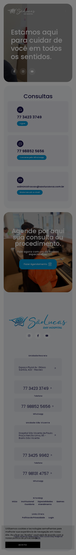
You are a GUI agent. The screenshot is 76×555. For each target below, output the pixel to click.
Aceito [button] (23, 545)
